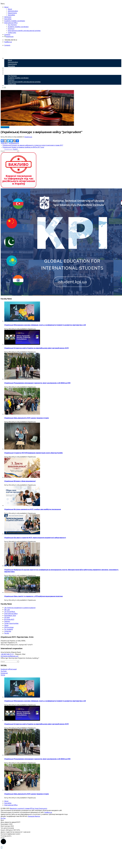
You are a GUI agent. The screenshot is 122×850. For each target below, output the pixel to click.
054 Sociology (9, 627)
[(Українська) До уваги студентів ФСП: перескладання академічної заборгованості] (22, 534)
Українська (28, 137)
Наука (6, 625)
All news (7, 617)
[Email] (5, 140)
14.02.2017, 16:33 (6, 143)
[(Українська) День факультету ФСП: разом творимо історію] (22, 414)
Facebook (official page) (9, 669)
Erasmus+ (11, 29)
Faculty (6, 633)
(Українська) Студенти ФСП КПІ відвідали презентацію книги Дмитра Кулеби (33, 453)
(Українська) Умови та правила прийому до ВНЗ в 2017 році (23, 147)
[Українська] (8, 36)
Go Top (3, 818)
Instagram (4, 673)
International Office (11, 23)
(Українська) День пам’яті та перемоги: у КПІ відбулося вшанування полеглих (33, 596)
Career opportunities (11, 623)
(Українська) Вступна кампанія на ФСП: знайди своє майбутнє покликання (32, 509)
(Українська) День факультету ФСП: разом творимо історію (26, 418)
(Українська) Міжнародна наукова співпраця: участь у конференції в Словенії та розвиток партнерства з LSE (45, 325)
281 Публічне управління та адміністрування (19, 608)
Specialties (11, 15)
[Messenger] (11, 140)
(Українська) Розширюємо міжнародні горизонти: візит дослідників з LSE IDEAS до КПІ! (37, 383)
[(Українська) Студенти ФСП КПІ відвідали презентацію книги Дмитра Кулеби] (22, 449)
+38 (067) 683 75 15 (7, 654)
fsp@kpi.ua (8, 42)
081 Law (7, 610)
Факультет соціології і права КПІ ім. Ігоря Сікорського (28, 808)
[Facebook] (2, 140)
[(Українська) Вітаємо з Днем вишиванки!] (22, 477)
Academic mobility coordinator (14, 21)
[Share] (17, 140)
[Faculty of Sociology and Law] (4, 55)
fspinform (15, 143)
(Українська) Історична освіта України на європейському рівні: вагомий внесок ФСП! (36, 348)
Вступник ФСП (9, 619)
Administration (13, 11)
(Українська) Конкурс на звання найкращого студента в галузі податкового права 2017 (33, 145)
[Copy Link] (14, 140)
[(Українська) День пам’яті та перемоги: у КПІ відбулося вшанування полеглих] (22, 592)
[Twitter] (8, 140)
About (6, 7)
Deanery (7, 621)
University (7, 631)
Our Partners (12, 25)
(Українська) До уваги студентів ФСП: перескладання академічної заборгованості (35, 538)
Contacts (7, 35)
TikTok (3, 675)
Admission (7, 17)
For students (5, 127)
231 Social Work (9, 612)
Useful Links (12, 33)
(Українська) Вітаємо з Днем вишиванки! (20, 481)
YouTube (4, 671)
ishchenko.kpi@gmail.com (9, 656)
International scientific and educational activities (24, 31)
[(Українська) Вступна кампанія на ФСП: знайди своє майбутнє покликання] (22, 505)
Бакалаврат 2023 (10, 616)
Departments (12, 13)
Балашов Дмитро (34, 816)
